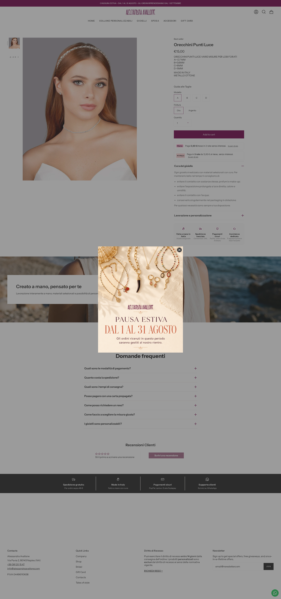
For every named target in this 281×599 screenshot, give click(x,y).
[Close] (179, 249)
